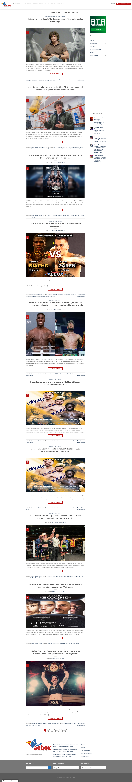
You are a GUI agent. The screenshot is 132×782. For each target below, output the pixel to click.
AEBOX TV (35, 4)
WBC (78, 643)
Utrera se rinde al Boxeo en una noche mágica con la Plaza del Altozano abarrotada (99, 130)
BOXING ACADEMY (44, 4)
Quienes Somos (60, 4)
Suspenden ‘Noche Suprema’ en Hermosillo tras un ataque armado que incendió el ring (99, 120)
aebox (54, 79)
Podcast (52, 4)
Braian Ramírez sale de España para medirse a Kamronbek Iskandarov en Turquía (100, 139)
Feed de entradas (85, 750)
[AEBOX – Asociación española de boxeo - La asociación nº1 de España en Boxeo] (6, 4)
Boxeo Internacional (43, 649)
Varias (71, 649)
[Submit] (49, 767)
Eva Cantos (78, 576)
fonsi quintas (66, 440)
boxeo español (59, 79)
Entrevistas (57, 16)
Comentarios (82, 148)
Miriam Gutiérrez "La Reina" (34, 725)
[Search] (13, 3)
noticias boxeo (59, 148)
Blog (67, 777)
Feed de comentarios (86, 753)
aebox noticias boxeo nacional (71, 723)
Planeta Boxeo (27, 4)
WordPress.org (85, 756)
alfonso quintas (59, 576)
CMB (57, 643)
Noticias (17, 4)
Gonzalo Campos (66, 79)
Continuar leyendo (55, 73)
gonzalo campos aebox (75, 79)
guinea (40, 296)
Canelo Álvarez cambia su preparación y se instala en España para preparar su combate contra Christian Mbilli (100, 148)
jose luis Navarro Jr (72, 373)
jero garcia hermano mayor (49, 148)
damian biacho (66, 294)
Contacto (72, 777)
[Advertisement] (98, 85)
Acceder (83, 747)
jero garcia (34, 80)
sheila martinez (55, 217)
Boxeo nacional (49, 16)
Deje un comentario (81, 80)
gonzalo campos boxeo (33, 148)
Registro (83, 744)
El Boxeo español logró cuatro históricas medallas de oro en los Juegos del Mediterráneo (100, 158)
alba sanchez (53, 215)
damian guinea (60, 440)
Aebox (62, 25)
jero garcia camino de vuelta (43, 80)
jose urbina (77, 440)
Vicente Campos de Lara (67, 148)
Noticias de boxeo (53, 80)
